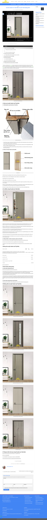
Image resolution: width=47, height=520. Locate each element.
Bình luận (4, 478)
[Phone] (1, 516)
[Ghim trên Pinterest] (19, 461)
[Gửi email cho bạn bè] (18, 461)
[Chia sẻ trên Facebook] (15, 461)
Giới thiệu (16, 1)
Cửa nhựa (24, 4)
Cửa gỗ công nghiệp (13, 4)
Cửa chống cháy (19, 4)
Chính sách (32, 1)
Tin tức (25, 1)
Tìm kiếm (42, 9)
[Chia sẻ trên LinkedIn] (20, 461)
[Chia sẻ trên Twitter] (16, 461)
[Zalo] (1, 519)
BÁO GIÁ (22, 1)
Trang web (25, 484)
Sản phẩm (19, 1)
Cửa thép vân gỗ (28, 4)
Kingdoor (11, 65)
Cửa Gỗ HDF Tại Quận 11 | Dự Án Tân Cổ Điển (9, 471)
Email (14, 484)
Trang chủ (12, 1)
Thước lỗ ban (28, 1)
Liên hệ (36, 1)
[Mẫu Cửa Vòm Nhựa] (6, 1)
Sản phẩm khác (34, 4)
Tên (4, 484)
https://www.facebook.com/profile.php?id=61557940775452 (13, 458)
